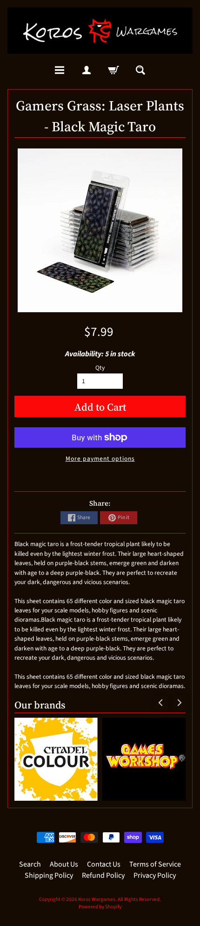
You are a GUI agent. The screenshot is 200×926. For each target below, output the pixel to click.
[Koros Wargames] (100, 30)
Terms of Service (155, 864)
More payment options (100, 458)
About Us (64, 864)
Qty (100, 367)
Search (30, 864)
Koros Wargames (96, 899)
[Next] (179, 703)
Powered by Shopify (100, 906)
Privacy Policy (154, 875)
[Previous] (161, 703)
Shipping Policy (49, 875)
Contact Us (103, 864)
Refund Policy (103, 875)
